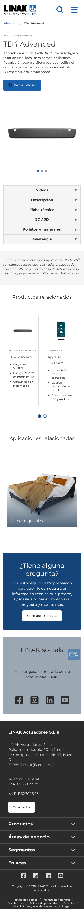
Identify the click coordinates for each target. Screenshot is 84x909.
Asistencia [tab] (42, 239)
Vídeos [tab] (42, 190)
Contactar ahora (42, 616)
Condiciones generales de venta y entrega (41, 906)
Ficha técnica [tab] (42, 210)
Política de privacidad (43, 903)
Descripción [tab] (42, 200)
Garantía (69, 903)
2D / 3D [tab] (42, 219)
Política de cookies (24, 899)
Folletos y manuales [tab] (42, 229)
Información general (56, 899)
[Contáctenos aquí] (74, 654)
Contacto (21, 807)
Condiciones (15, 903)
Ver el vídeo (25, 85)
